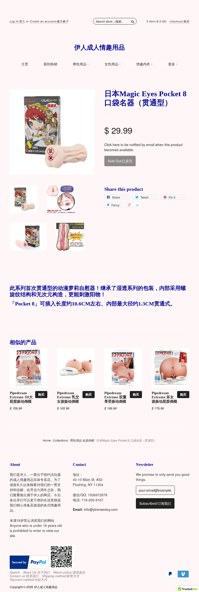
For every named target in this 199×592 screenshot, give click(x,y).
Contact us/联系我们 (24, 576)
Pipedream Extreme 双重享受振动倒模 (115, 397)
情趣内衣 (143, 64)
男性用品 (80, 64)
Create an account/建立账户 (49, 21)
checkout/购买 (179, 21)
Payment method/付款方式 (28, 579)
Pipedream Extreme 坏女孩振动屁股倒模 (164, 397)
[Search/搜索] (132, 21)
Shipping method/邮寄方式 (60, 576)
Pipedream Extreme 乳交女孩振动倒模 (68, 397)
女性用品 (112, 64)
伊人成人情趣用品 (99, 47)
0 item (157, 21)
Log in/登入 (17, 21)
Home (47, 440)
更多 (172, 64)
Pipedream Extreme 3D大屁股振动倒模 (21, 397)
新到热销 (50, 64)
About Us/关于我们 (36, 572)
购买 (41, 394)
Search (15, 572)
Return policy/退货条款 (69, 572)
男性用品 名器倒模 (82, 440)
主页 (24, 64)
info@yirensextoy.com (101, 509)
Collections (60, 440)
